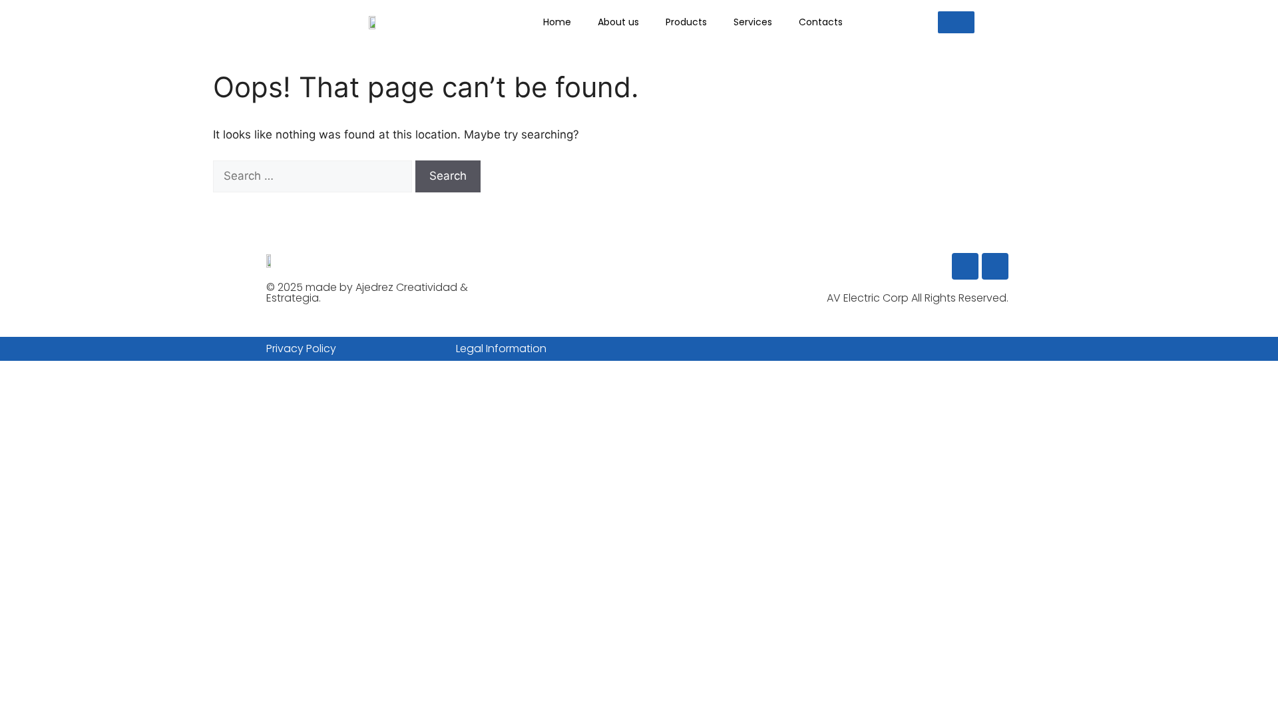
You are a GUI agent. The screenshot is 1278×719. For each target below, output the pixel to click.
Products (686, 22)
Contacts (821, 22)
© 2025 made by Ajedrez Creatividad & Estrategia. (367, 293)
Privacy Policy (301, 348)
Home (557, 22)
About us (618, 22)
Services (753, 22)
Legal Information (501, 348)
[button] (956, 22)
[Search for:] (314, 175)
